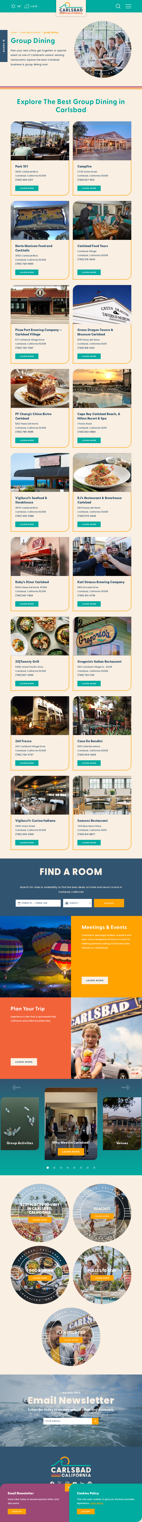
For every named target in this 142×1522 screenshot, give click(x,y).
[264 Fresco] (40, 715)
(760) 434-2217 (24, 180)
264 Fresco (23, 741)
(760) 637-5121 (85, 180)
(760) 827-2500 (24, 675)
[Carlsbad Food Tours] (102, 220)
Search (109, 903)
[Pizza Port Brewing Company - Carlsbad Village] (40, 304)
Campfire (84, 166)
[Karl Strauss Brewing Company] (102, 556)
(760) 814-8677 (86, 834)
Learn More (27, 188)
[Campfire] (102, 140)
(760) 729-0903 (24, 264)
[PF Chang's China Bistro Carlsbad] (40, 388)
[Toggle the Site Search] (118, 6)
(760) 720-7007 (24, 348)
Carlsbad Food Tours (92, 246)
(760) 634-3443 (86, 755)
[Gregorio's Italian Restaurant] (102, 636)
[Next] (126, 1087)
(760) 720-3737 (24, 755)
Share (3, 47)
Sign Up (16, 1511)
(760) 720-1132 (85, 675)
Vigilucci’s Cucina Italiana (35, 821)
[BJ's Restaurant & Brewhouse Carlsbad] (102, 472)
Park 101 (21, 166)
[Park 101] (40, 140)
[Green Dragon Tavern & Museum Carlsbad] (102, 304)
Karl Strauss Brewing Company (101, 582)
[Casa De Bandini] (102, 715)
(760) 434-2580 (24, 516)
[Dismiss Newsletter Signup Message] (69, 1487)
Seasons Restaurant (92, 821)
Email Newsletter (71, 1401)
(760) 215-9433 (86, 259)
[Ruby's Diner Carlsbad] (40, 556)
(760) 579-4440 (86, 516)
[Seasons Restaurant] (102, 795)
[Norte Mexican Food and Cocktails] (40, 220)
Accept (85, 1511)
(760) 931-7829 (24, 596)
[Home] (71, 8)
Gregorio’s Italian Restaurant (99, 662)
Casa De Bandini (90, 741)
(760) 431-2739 (86, 596)
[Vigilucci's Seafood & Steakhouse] (40, 472)
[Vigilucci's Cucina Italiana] (40, 795)
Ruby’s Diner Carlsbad (32, 582)
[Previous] (16, 1087)
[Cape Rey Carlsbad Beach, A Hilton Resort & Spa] (102, 388)
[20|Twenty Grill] (40, 636)
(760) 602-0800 (86, 432)
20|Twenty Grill (27, 662)
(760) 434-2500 (24, 834)
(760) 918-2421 (86, 348)
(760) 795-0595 (24, 432)
